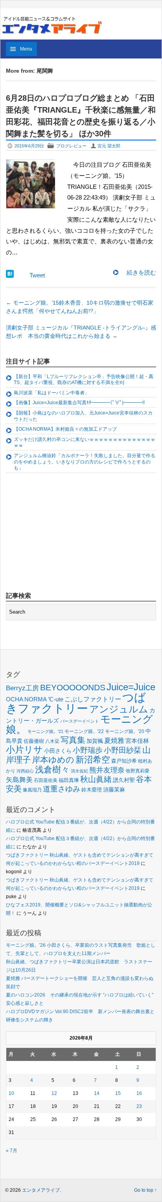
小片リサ (24, 749)
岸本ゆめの (53, 759)
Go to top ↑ (145, 1190)
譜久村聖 (124, 780)
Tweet (37, 275)
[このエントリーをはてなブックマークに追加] (10, 275)
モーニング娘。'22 (84, 731)
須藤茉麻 (114, 789)
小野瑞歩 (88, 750)
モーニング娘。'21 (45, 731)
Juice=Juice (131, 687)
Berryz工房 (22, 688)
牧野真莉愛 (137, 770)
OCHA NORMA (26, 699)
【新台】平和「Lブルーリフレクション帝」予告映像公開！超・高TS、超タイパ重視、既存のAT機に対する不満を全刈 (83, 380)
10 (11, 1093)
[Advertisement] (65, 533)
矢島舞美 (19, 780)
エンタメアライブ (41, 1190)
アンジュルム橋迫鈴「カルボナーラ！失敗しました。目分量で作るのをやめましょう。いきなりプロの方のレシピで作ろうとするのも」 (84, 462)
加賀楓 (95, 741)
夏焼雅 (114, 740)
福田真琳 (69, 780)
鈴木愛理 (91, 790)
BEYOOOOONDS (72, 687)
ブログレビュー (71, 145)
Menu (26, 49)
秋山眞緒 (96, 779)
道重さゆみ (61, 789)
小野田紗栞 (122, 750)
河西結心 (25, 771)
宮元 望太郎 (109, 145)
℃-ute (55, 699)
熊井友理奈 (107, 770)
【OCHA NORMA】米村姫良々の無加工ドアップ (65, 429)
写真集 (73, 739)
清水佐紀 (79, 771)
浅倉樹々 (52, 769)
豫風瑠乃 (32, 789)
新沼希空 (92, 760)
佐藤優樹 (34, 741)
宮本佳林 (137, 740)
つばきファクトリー (76, 703)
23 (139, 1106)
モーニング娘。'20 (124, 731)
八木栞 (52, 741)
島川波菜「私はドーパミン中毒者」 (51, 393)
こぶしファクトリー (92, 699)
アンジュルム (118, 709)
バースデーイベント (79, 721)
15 (118, 1093)
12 (54, 1093)
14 (96, 1093)
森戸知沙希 (124, 761)
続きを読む (141, 272)
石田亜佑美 (45, 780)
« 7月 (11, 1150)
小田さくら (58, 751)
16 (139, 1093)
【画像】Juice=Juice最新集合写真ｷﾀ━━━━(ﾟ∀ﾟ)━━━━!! (79, 402)
